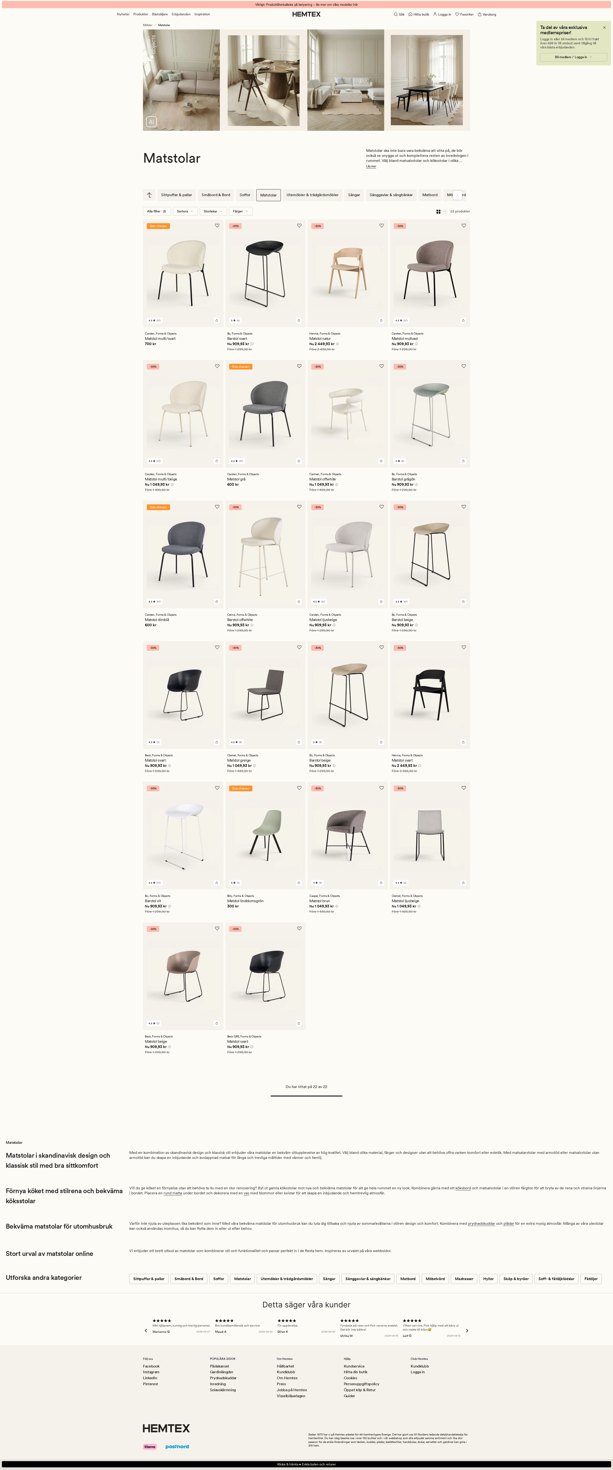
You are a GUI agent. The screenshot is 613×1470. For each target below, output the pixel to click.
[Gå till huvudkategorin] (149, 195)
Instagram (151, 1372)
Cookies (350, 1378)
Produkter (140, 14)
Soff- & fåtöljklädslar (556, 1278)
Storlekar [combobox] (210, 211)
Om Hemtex (287, 1378)
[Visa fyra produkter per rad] (438, 211)
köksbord (463, 1188)
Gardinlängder (221, 1372)
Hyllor (488, 1278)
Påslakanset (219, 1366)
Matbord (429, 195)
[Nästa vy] (457, 195)
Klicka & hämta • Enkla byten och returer (306, 1464)
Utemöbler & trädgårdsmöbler (313, 195)
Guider (349, 1396)
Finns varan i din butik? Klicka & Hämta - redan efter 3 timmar (306, 4)
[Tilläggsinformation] (251, 344)
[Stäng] (604, 27)
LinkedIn (150, 1378)
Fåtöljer (591, 1278)
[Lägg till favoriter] (217, 225)
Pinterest (150, 1384)
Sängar (354, 195)
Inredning (218, 1384)
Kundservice (354, 1366)
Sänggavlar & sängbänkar (391, 195)
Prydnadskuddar (223, 1378)
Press (281, 1384)
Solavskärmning (223, 1390)
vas (246, 1193)
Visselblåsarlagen (291, 1396)
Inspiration (202, 14)
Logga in (418, 1372)
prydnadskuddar (481, 1223)
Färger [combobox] (238, 211)
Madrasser (464, 1278)
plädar (509, 1223)
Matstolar (268, 195)
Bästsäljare (160, 14)
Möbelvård (435, 1278)
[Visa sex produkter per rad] (445, 211)
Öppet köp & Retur (360, 1390)
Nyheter (123, 14)
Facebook (151, 1366)
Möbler (147, 25)
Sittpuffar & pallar (176, 195)
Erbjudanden (181, 14)
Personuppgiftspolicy (362, 1384)
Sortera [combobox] (182, 211)
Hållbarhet (285, 1366)
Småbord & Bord (216, 195)
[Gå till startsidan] (307, 14)
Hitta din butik (355, 1372)
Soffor (245, 195)
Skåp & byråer (516, 1278)
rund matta (173, 1193)
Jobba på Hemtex (292, 1390)
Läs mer (371, 166)
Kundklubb (286, 1372)
